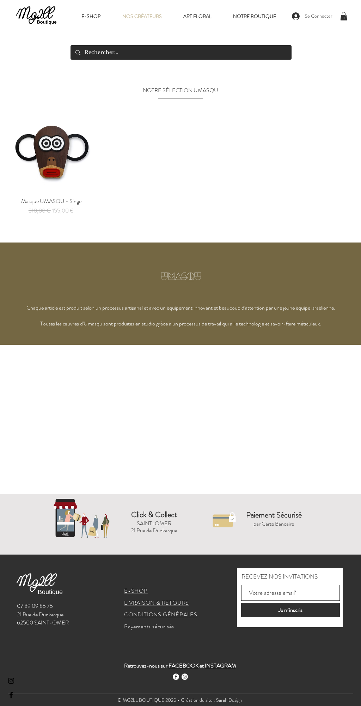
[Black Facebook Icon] (11, 695)
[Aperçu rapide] (51, 152)
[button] (343, 16)
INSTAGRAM (220, 666)
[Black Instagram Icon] (11, 681)
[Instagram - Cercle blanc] (185, 677)
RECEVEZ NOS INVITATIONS (279, 577)
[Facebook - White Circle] (176, 677)
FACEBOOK (183, 666)
